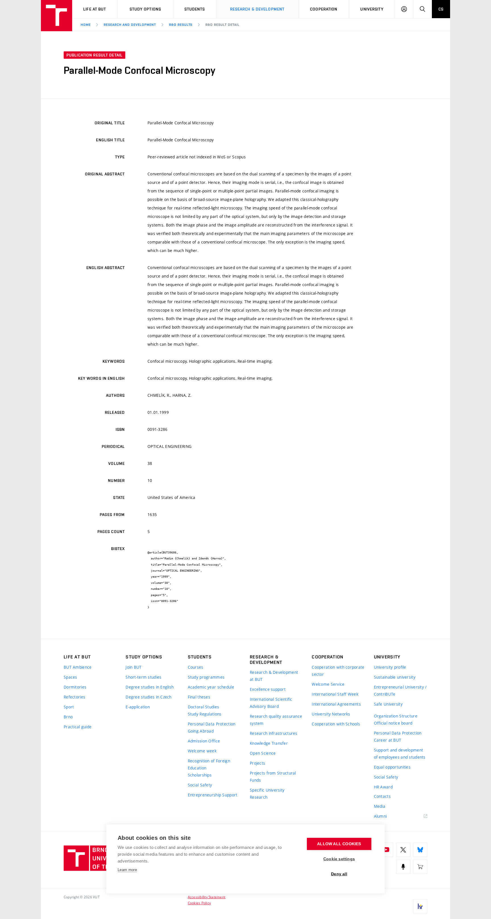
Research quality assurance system (276, 720)
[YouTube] (386, 850)
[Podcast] (403, 867)
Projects (257, 763)
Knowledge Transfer (269, 743)
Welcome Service (328, 684)
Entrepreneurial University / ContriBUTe (400, 690)
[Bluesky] (420, 850)
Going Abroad (201, 731)
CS (441, 9)
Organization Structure (395, 716)
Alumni (380, 816)
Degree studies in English (150, 687)
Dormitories (75, 687)
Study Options (145, 9)
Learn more (127, 870)
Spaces (70, 677)
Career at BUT (387, 740)
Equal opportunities (392, 767)
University (371, 9)
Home (86, 25)
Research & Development (257, 9)
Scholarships (200, 775)
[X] (403, 850)
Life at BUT (94, 9)
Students (194, 9)
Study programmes (206, 677)
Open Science (263, 753)
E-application (138, 707)
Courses (195, 667)
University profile (390, 667)
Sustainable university (394, 677)
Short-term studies (143, 677)
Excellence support (268, 689)
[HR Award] (420, 906)
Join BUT (134, 667)
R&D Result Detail (222, 25)
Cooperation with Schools (336, 724)
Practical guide (77, 726)
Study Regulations (205, 714)
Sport (69, 707)
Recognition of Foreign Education (209, 764)
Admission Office (204, 741)
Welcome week (202, 751)
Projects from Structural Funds (273, 776)
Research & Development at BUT (274, 676)
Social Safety (200, 785)
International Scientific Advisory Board (271, 702)
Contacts (382, 796)
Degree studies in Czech (148, 697)
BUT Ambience (77, 667)
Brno (68, 716)
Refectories (74, 697)
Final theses (199, 697)
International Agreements (336, 704)
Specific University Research (267, 793)
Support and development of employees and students (400, 753)
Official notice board (393, 723)
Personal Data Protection (212, 724)
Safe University (388, 704)
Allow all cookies (339, 844)
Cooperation (323, 9)
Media (379, 806)
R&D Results (181, 25)
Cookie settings (339, 859)
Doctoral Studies (203, 707)
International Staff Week (335, 694)
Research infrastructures (273, 733)
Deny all (339, 874)
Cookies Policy (199, 903)
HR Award (383, 787)
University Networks (331, 714)
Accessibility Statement (207, 897)
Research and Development (130, 25)
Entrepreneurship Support (213, 795)
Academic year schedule (211, 687)
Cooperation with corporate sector (338, 670)
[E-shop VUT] (420, 867)
